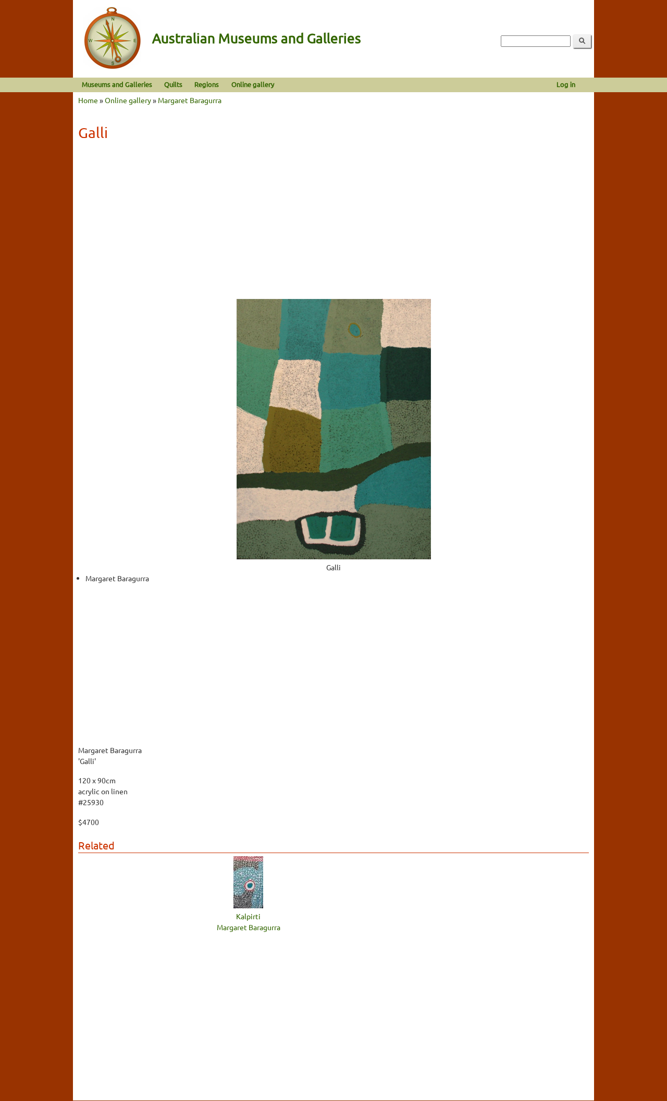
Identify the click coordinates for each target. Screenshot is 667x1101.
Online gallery (252, 84)
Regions (206, 84)
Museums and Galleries (117, 84)
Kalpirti (248, 916)
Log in (566, 84)
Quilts (173, 84)
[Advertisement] (333, 223)
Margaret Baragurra (189, 100)
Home (88, 100)
